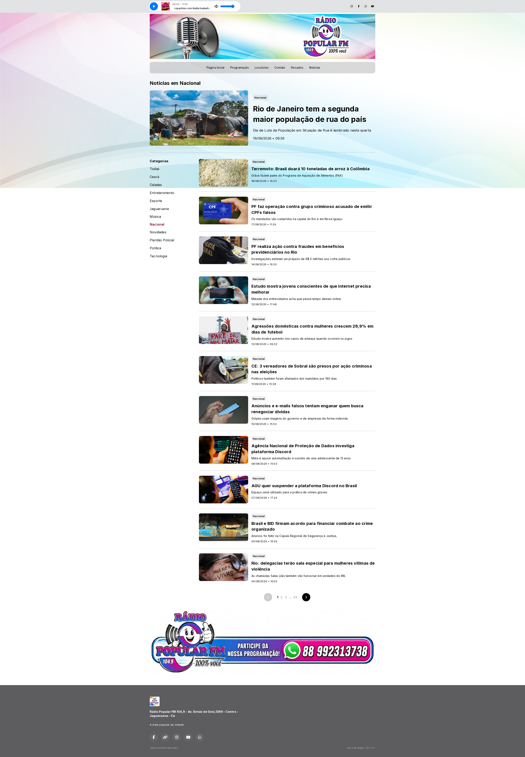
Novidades (158, 232)
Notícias (314, 67)
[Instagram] (351, 6)
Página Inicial (216, 67)
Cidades (156, 185)
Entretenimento (162, 193)
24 (295, 597)
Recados (297, 67)
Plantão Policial (162, 240)
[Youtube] (372, 6)
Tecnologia (158, 256)
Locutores (262, 67)
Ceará (154, 177)
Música (155, 217)
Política (155, 248)
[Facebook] (358, 6)
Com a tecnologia (355, 748)
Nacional (157, 224)
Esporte (156, 201)
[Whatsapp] (365, 6)
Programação (239, 67)
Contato (279, 67)
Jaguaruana (159, 209)
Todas (154, 169)
